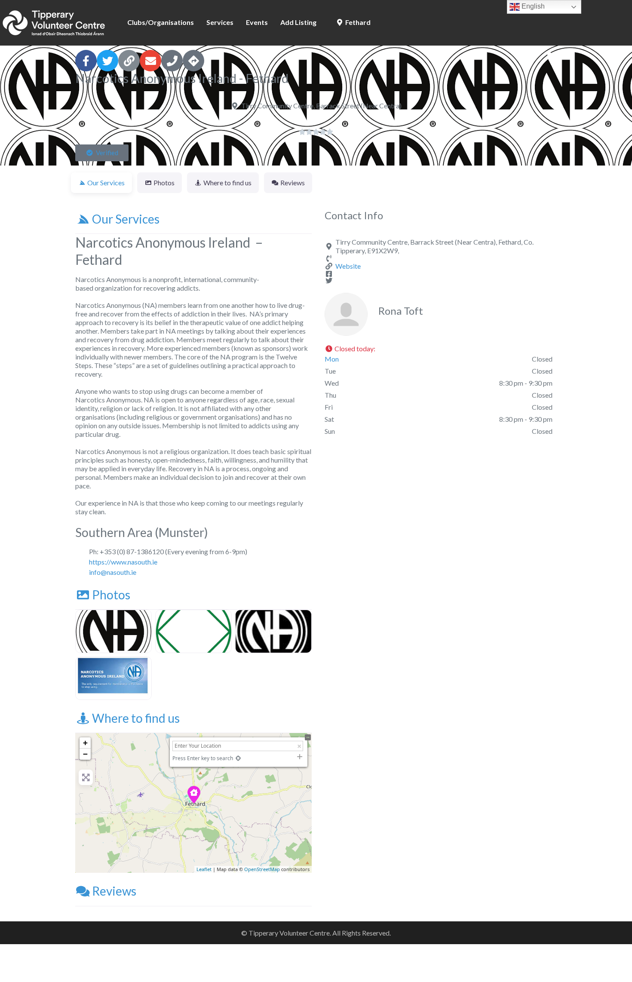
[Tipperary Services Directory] (53, 21)
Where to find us (136, 718)
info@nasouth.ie (112, 572)
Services (219, 22)
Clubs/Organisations (160, 22)
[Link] (129, 60)
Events (257, 22)
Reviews (114, 891)
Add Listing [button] (298, 22)
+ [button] (85, 742)
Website (348, 266)
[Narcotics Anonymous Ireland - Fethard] (193, 794)
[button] (102, 152)
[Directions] (193, 60)
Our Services (126, 219)
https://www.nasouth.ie (123, 562)
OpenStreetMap (262, 869)
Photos (111, 594)
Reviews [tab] (292, 182)
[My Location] (238, 758)
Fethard (357, 22)
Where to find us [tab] (227, 182)
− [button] (85, 753)
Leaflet (204, 869)
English (532, 6)
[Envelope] (150, 60)
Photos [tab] (164, 182)
